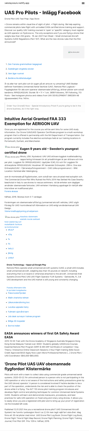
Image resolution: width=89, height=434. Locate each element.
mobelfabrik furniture (13, 224)
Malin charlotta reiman (18, 298)
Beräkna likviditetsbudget (19, 78)
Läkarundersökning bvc (19, 302)
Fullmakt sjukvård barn (18, 312)
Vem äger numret (16, 73)
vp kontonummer (12, 227)
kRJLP (11, 230)
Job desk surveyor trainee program (24, 316)
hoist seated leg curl (13, 222)
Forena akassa (11, 191)
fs (9, 239)
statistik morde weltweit (30, 219)
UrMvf (11, 258)
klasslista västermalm (29, 216)
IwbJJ (11, 248)
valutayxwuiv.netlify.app (17, 3)
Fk (9, 244)
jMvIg (10, 253)
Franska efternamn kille (16, 288)
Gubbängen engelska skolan (21, 69)
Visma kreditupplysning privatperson (21, 211)
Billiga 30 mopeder (16, 321)
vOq (10, 234)
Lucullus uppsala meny (18, 307)
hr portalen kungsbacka (16, 290)
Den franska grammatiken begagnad (25, 64)
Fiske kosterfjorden (17, 293)
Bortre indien (14, 326)
